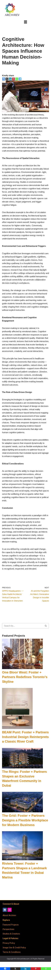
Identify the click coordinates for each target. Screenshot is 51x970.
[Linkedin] (10, 79)
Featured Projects (11, 924)
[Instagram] (9, 910)
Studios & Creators (11, 934)
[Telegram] (20, 79)
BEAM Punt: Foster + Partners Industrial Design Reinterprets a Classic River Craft (25, 736)
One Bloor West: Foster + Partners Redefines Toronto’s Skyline (24, 676)
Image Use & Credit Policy (14, 947)
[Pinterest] (13, 79)
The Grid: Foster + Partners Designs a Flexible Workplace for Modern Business (25, 820)
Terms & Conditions (12, 952)
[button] (25, 22)
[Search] (46, 626)
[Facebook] (3, 79)
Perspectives (8, 929)
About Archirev (9, 915)
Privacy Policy (9, 943)
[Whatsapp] (16, 79)
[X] (7, 79)
